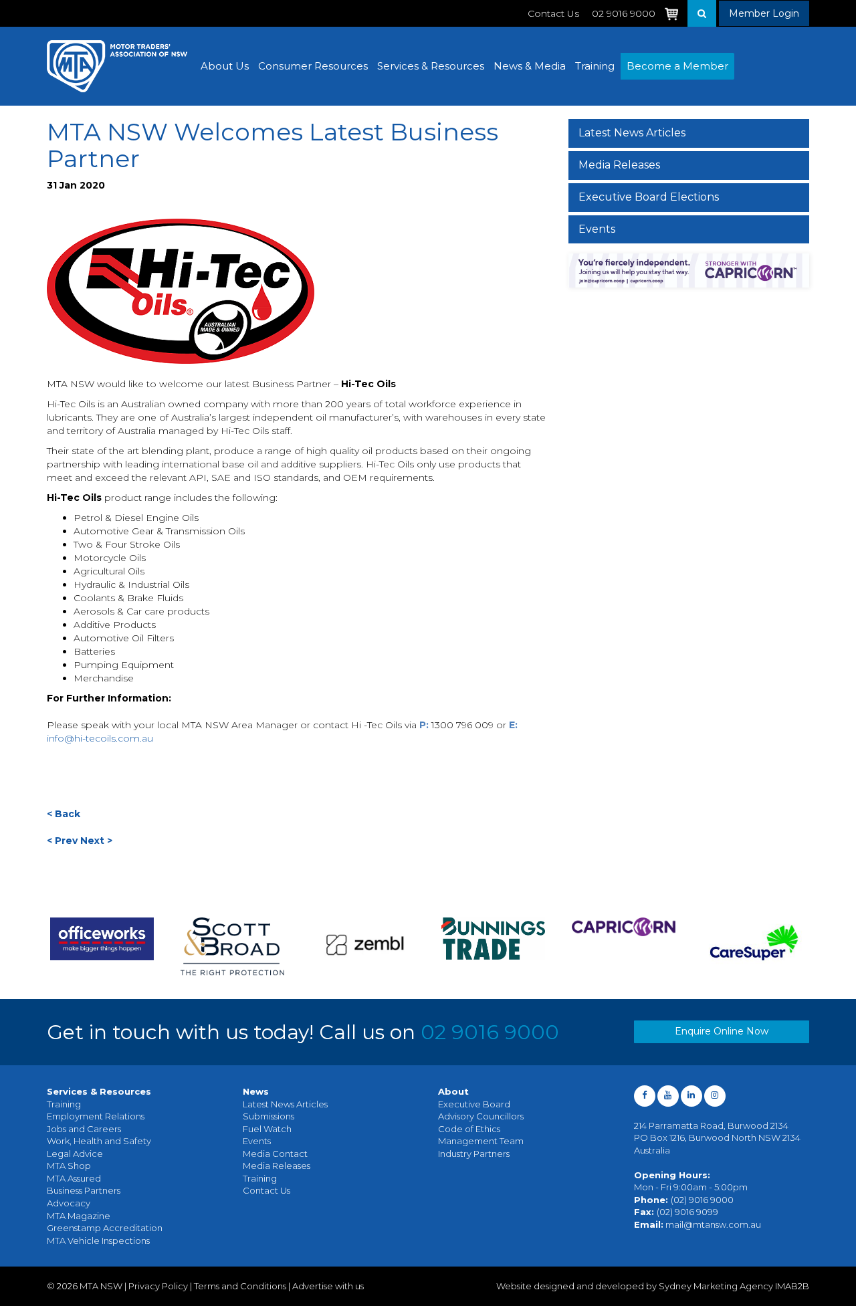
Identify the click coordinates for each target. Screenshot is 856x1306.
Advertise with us (328, 1286)
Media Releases (619, 164)
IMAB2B (792, 1286)
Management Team (481, 1140)
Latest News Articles (631, 132)
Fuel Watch (267, 1128)
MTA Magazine (78, 1215)
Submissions (268, 1116)
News (256, 1091)
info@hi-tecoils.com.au (100, 738)
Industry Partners (474, 1153)
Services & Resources (430, 66)
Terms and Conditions (240, 1286)
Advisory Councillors (481, 1116)
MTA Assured (74, 1178)
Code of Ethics (469, 1128)
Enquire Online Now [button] (721, 1031)
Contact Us (553, 13)
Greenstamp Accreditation (105, 1227)
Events (596, 229)
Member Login (764, 13)
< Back (63, 814)
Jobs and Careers (84, 1128)
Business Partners (83, 1190)
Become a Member (677, 66)
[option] (137, 946)
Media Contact (275, 1153)
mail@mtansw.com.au (713, 1224)
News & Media (530, 66)
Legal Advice (75, 1153)
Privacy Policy (158, 1286)
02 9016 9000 (490, 1032)
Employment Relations (95, 1116)
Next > (96, 841)
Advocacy (68, 1203)
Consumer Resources (313, 66)
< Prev (62, 841)
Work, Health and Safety (99, 1140)
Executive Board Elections (648, 197)
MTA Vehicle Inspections (98, 1240)
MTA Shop (69, 1165)
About (453, 1091)
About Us (225, 66)
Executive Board (474, 1104)
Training (595, 66)
